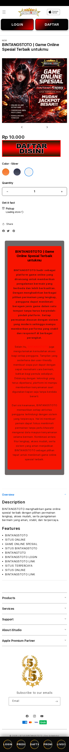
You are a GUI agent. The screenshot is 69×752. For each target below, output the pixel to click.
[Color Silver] (29, 172)
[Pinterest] (14, 231)
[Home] (29, 12)
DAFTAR (52, 24)
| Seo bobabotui (51, 736)
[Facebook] (4, 231)
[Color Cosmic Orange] (5, 172)
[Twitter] (9, 231)
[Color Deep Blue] (17, 172)
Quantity (7, 182)
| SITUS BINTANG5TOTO (30, 736)
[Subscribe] (56, 701)
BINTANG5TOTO (38, 346)
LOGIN (17, 24)
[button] (4, 12)
